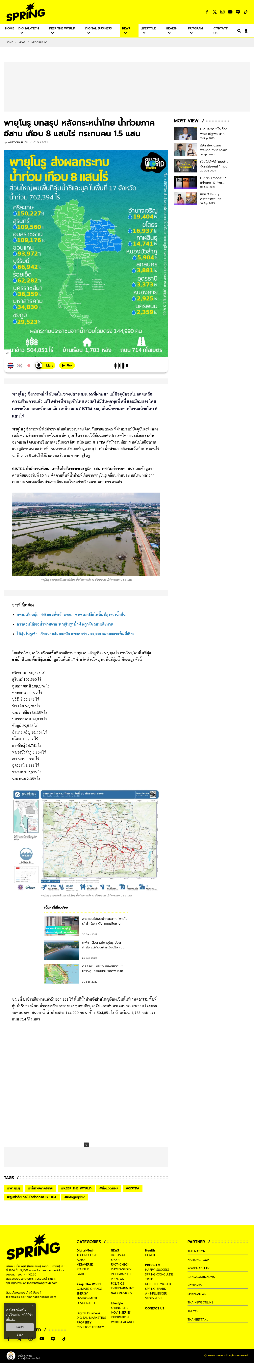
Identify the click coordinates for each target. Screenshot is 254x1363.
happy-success (157, 1270)
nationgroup (198, 1260)
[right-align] (238, 30)
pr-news (117, 1279)
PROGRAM (152, 1265)
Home (9, 42)
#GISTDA (132, 1188)
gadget (83, 1274)
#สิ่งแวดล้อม (108, 1188)
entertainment (122, 1288)
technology (87, 1255)
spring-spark (155, 1289)
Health (150, 1250)
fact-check (120, 1264)
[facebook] (15, 353)
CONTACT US (154, 1308)
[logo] (26, 12)
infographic (121, 1274)
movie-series (121, 1312)
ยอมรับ (20, 1327)
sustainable (86, 1303)
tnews (192, 1311)
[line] (28, 353)
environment (87, 1298)
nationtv (195, 1285)
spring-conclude (159, 1274)
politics (117, 1283)
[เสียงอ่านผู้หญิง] (45, 365)
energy (82, 1293)
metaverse (85, 1264)
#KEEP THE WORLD (76, 1188)
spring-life (119, 1308)
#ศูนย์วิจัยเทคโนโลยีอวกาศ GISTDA (32, 1197)
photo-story (121, 1269)
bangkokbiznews (201, 1277)
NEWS (22, 42)
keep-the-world (158, 1284)
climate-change (90, 1289)
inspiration (120, 1317)
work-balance (123, 1322)
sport (115, 1260)
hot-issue (118, 1255)
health (150, 1255)
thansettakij (198, 1319)
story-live (153, 1298)
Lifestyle (117, 1303)
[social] (207, 12)
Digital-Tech (85, 1250)
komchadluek (199, 1268)
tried (149, 1279)
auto (81, 1260)
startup (83, 1269)
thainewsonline (200, 1302)
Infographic (39, 42)
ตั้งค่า (20, 1335)
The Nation (196, 1251)
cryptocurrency (90, 1327)
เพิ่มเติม (10, 1319)
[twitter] (21, 352)
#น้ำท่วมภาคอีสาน (40, 1188)
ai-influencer (156, 1293)
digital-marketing (91, 1318)
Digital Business (88, 1313)
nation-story (122, 1293)
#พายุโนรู (13, 1188)
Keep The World (89, 1284)
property (84, 1322)
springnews (197, 1294)
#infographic (74, 1197)
